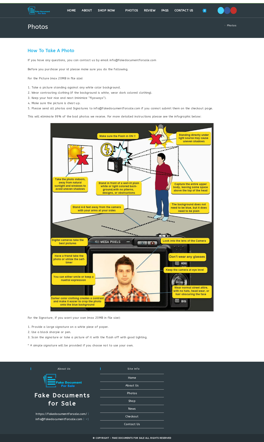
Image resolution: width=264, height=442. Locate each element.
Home (132, 377)
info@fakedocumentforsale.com (59, 419)
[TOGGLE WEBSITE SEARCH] (213, 10)
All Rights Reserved (158, 438)
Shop (132, 401)
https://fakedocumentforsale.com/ (61, 414)
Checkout (131, 416)
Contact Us (132, 424)
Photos (231, 25)
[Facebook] (227, 10)
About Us (132, 385)
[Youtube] (233, 10)
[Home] (222, 25)
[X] (221, 10)
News (132, 408)
